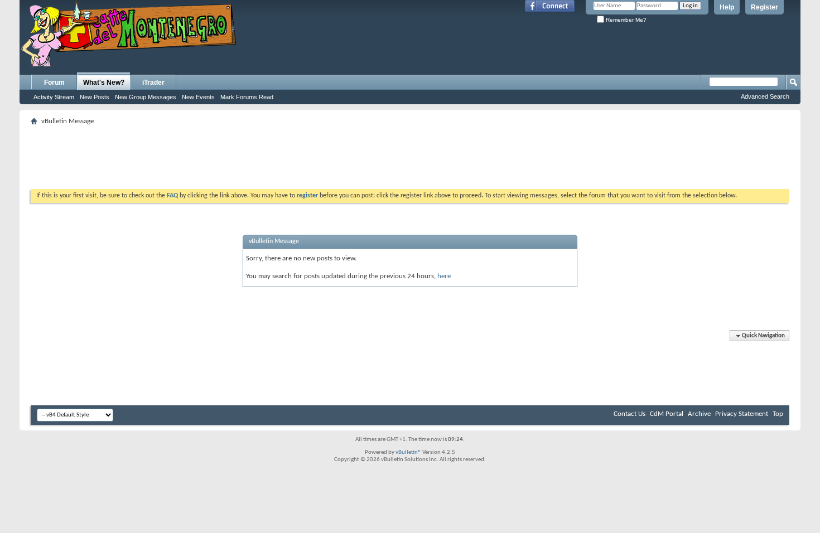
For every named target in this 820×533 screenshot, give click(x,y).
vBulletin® (408, 452)
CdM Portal (666, 414)
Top (778, 414)
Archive (699, 414)
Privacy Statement (741, 414)
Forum (54, 82)
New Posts (94, 97)
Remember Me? (625, 20)
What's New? (103, 82)
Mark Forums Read (246, 97)
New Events (198, 97)
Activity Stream (53, 97)
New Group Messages (145, 97)
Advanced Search (765, 96)
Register (764, 7)
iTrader (153, 82)
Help (727, 7)
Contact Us (629, 414)
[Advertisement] (410, 154)
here (444, 276)
